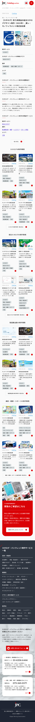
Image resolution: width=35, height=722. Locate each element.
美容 (11, 129)
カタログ (5, 52)
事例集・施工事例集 (22, 568)
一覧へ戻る (16, 141)
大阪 (4, 73)
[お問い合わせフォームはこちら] (26, 3)
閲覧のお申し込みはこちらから (15, 529)
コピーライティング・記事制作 (10, 602)
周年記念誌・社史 (18, 582)
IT (25, 613)
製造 (3, 610)
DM (18, 576)
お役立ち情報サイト (17, 713)
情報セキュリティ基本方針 (23, 711)
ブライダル (25, 618)
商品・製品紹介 (14, 560)
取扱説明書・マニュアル (9, 585)
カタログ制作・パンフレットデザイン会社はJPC (14, 8)
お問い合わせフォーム (18, 648)
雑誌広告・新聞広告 (21, 579)
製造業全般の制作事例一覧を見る (16, 393)
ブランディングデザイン (9, 599)
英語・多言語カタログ (8, 568)
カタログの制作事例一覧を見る (15, 227)
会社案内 (4, 560)
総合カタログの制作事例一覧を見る (15, 315)
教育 (29, 613)
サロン (26, 616)
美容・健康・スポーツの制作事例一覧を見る (16, 475)
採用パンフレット (15, 565)
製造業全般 (6, 66)
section (13, 3)
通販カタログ (6, 562)
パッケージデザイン (7, 579)
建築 (14, 610)
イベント (4, 616)
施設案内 (28, 562)
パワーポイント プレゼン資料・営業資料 (13, 588)
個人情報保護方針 (8, 711)
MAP (26, 672)
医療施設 (19, 616)
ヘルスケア (16, 129)
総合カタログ (6, 59)
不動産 (9, 618)
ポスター (23, 576)
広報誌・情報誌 (6, 582)
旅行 (3, 618)
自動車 (9, 610)
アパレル (19, 613)
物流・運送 (16, 618)
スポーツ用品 (24, 129)
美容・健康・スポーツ (16, 66)
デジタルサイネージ (7, 590)
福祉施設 (12, 616)
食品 (3, 613)
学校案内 (4, 565)
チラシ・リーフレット (8, 576)
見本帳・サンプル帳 (17, 562)
